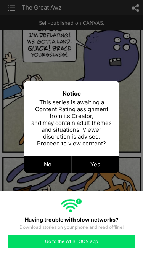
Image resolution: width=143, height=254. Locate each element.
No (47, 164)
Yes (95, 164)
